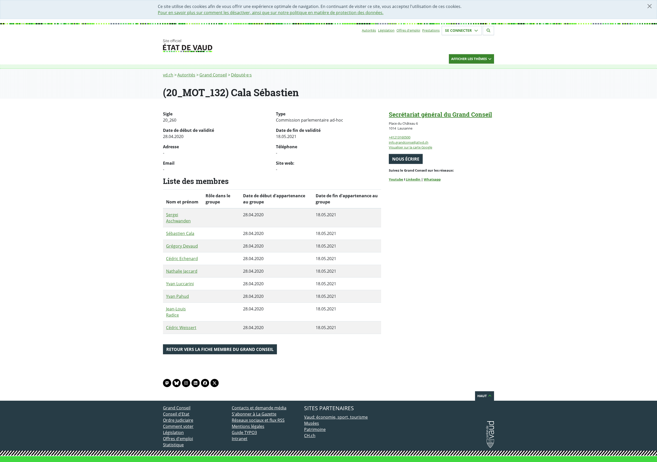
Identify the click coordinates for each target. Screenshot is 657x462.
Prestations (431, 30)
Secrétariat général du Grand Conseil (440, 114)
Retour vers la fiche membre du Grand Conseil (220, 349)
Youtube (396, 179)
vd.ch (168, 75)
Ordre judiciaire (178, 420)
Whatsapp (432, 179)
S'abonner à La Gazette (254, 414)
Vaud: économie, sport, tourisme (336, 417)
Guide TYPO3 (244, 432)
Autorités (369, 30)
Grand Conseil (213, 75)
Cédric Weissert (181, 327)
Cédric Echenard (182, 258)
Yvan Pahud (177, 296)
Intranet (239, 438)
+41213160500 (399, 137)
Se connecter (459, 30)
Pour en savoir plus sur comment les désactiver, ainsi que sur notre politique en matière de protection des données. (270, 12)
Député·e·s (241, 75)
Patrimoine (315, 429)
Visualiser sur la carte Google (410, 147)
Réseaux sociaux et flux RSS (258, 420)
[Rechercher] (488, 30)
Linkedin (413, 179)
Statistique (173, 445)
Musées (311, 423)
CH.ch (309, 435)
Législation (386, 30)
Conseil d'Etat (176, 414)
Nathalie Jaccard (181, 271)
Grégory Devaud (182, 246)
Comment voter (178, 426)
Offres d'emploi (408, 30)
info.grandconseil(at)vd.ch (408, 142)
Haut (482, 396)
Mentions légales (248, 426)
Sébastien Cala (180, 233)
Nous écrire (405, 159)
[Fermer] (649, 6)
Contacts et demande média (259, 408)
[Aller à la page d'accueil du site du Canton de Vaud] (229, 45)
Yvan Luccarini (180, 284)
